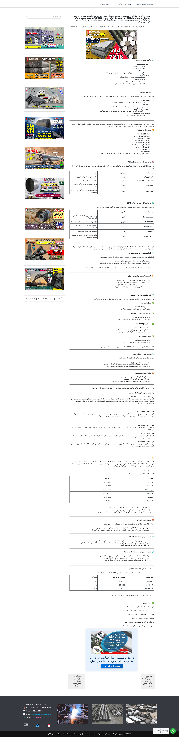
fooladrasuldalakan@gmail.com (40, 714)
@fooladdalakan (38, 717)
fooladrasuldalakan (70, 734)
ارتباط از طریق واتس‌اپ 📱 (111, 666)
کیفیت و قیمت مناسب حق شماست (44, 298)
